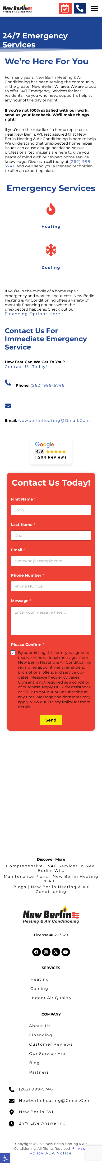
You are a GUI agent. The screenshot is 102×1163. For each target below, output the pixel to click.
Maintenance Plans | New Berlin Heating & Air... (51, 878)
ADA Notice (58, 1153)
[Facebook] (36, 952)
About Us (40, 1026)
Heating (39, 979)
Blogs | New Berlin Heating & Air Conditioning (51, 889)
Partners (39, 1072)
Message (21, 600)
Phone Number (27, 575)
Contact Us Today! (26, 366)
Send (51, 720)
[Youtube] (65, 952)
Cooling (39, 988)
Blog (34, 1063)
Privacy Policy (60, 702)
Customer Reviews (51, 1044)
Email (18, 550)
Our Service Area (48, 1053)
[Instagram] (46, 952)
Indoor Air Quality (51, 998)
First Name (23, 499)
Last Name (23, 524)
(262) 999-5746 (48, 385)
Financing (40, 1035)
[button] (5, 1158)
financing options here (32, 314)
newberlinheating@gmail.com (54, 420)
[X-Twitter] (56, 952)
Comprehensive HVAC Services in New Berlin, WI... (51, 868)
